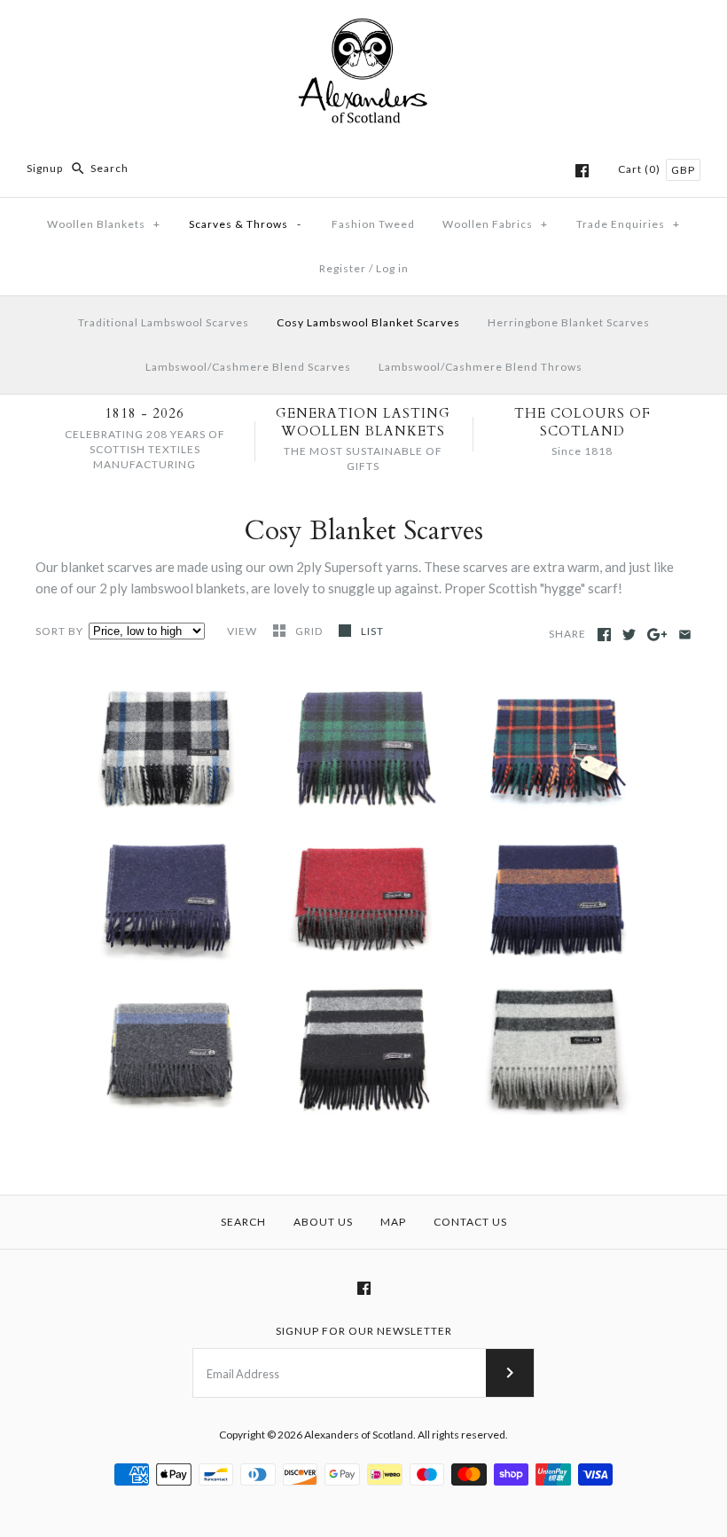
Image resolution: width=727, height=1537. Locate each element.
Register (342, 268)
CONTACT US (470, 1221)
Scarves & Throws (245, 224)
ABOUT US (323, 1221)
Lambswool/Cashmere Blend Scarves (248, 366)
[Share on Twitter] (629, 634)
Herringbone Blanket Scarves (569, 322)
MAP (393, 1221)
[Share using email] (685, 634)
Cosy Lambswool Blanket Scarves (368, 322)
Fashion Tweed (373, 224)
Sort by (59, 631)
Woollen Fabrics (495, 224)
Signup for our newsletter (364, 1330)
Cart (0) (640, 169)
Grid (310, 631)
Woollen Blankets (103, 224)
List (372, 631)
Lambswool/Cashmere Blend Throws (480, 366)
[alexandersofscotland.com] (363, 28)
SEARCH (243, 1221)
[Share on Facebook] (604, 634)
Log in (392, 268)
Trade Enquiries (628, 224)
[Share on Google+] (657, 634)
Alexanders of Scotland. (361, 1434)
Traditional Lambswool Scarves (163, 322)
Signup (45, 168)
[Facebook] (582, 170)
